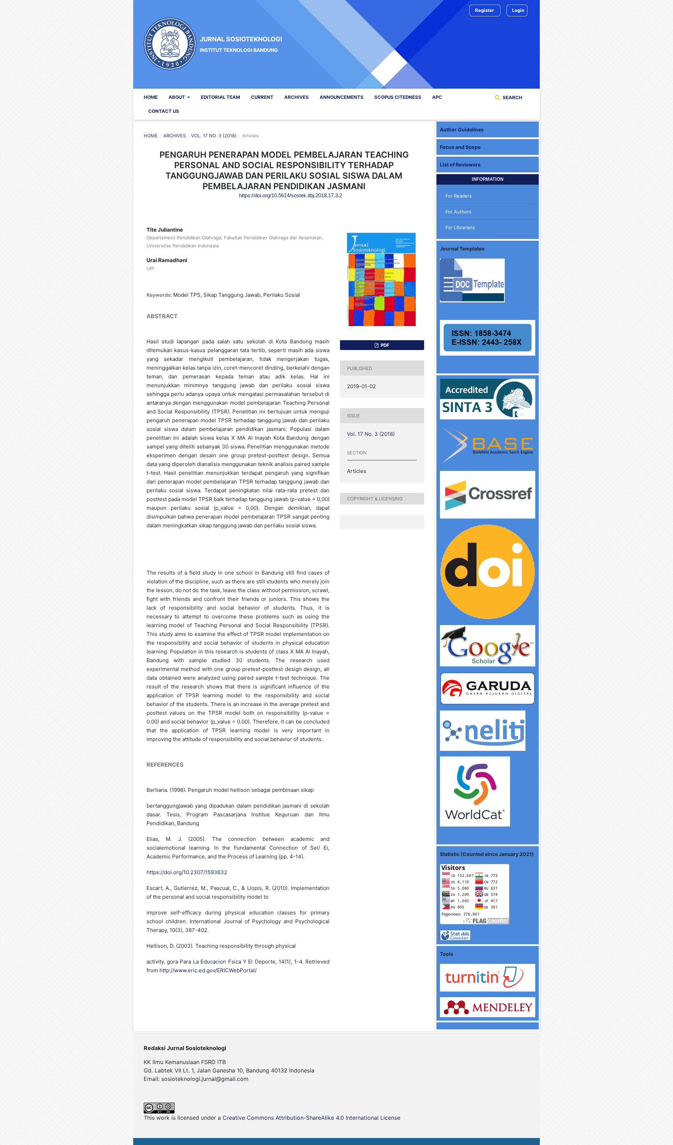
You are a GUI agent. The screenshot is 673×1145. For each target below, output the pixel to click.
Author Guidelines (462, 129)
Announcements (341, 97)
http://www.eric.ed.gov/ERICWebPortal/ (208, 970)
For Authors (458, 211)
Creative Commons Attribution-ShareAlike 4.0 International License (311, 1117)
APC (437, 97)
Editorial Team (220, 97)
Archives (296, 97)
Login (518, 10)
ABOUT (177, 97)
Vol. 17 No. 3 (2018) (214, 135)
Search (512, 97)
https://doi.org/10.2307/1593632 (187, 872)
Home (151, 97)
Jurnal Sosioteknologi (241, 44)
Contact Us (163, 111)
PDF (384, 345)
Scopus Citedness (397, 97)
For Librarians (460, 227)
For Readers (459, 196)
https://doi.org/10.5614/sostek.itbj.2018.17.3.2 (290, 195)
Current (262, 97)
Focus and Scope (460, 147)
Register (484, 10)
